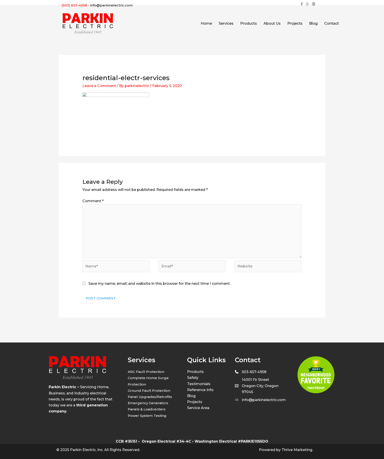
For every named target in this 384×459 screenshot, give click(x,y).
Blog (191, 396)
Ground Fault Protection (149, 390)
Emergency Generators (148, 403)
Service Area (198, 408)
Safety (192, 378)
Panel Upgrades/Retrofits (150, 397)
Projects (194, 402)
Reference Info (200, 390)
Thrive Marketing (297, 450)
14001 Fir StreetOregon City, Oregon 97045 (260, 386)
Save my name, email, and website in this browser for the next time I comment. (159, 283)
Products (195, 372)
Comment (93, 201)
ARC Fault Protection (146, 372)
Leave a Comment (99, 86)
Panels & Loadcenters (147, 409)
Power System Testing (147, 415)
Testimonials (198, 384)
